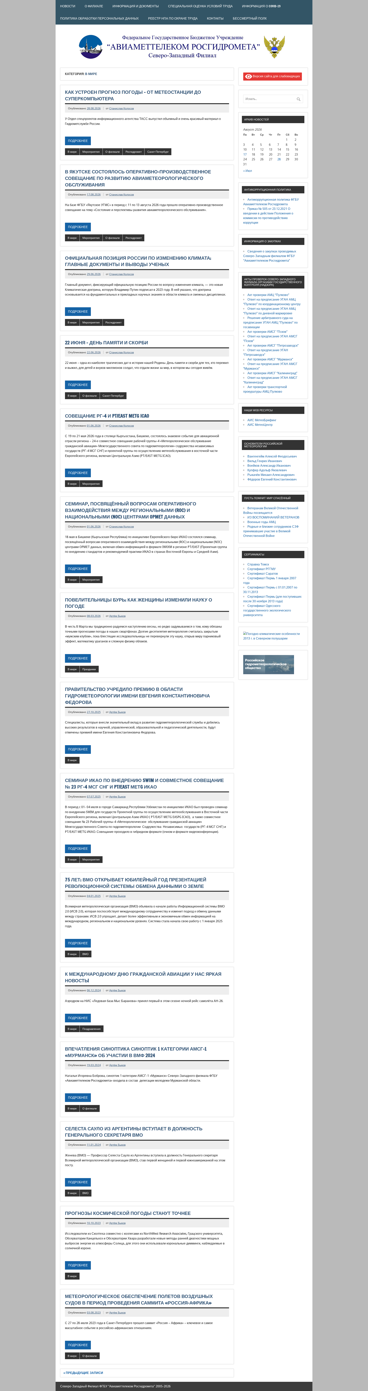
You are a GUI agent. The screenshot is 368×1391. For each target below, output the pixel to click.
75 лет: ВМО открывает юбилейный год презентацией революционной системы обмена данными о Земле (135, 882)
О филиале (112, 151)
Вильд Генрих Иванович (264, 461)
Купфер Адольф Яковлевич (267, 470)
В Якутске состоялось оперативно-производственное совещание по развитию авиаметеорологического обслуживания (138, 178)
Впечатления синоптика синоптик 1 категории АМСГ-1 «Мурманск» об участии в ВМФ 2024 (136, 1052)
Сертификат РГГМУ (261, 569)
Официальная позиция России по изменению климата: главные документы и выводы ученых (138, 261)
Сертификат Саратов (262, 573)
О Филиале (94, 6)
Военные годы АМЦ (261, 522)
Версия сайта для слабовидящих (276, 76)
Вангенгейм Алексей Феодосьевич (272, 456)
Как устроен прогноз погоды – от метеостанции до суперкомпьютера (133, 95)
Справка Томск (258, 564)
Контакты (215, 18)
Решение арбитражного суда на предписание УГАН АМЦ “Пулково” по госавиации (270, 322)
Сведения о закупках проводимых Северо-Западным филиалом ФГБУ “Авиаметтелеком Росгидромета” (269, 256)
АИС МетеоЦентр (260, 425)
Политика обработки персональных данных (99, 18)
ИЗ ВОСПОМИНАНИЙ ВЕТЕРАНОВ (273, 517)
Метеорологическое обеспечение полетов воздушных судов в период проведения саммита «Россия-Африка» (139, 1299)
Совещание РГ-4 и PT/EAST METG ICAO (107, 416)
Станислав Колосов (121, 108)
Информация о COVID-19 (261, 6)
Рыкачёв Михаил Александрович (270, 475)
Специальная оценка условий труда (200, 6)
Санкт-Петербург (158, 151)
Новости (67, 6)
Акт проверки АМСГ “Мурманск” (270, 359)
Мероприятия (91, 151)
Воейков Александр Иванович (269, 465)
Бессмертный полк (250, 18)
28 (279, 159)
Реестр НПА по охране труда (173, 18)
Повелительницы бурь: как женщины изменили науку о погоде (138, 603)
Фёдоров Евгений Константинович (272, 479)
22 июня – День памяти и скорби (106, 342)
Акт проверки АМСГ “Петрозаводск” (273, 345)
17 (245, 154)
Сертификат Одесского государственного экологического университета (267, 610)
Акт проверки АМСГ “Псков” (267, 332)
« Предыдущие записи (83, 1373)
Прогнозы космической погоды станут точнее (128, 1213)
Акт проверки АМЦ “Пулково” (268, 295)
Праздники (89, 669)
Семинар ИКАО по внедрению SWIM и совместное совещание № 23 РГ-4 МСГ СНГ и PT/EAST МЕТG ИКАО (144, 783)
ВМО (85, 954)
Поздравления (91, 1028)
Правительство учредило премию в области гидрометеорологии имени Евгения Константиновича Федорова (137, 695)
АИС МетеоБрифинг (261, 420)
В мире (72, 151)
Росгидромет (134, 151)
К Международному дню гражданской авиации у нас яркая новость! (143, 977)
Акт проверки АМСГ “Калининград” (272, 373)
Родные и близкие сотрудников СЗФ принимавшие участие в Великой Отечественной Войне (271, 531)
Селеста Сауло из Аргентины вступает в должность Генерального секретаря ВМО (133, 1131)
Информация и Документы (136, 6)
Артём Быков (117, 615)
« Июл (247, 171)
